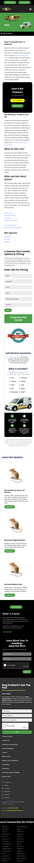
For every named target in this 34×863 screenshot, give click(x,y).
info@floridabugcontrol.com (14, 810)
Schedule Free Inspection (10, 744)
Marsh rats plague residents (14, 540)
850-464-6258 (13, 808)
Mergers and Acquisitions (10, 760)
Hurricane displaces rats (13, 584)
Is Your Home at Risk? (10, 225)
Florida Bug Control (14, 357)
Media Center (6, 756)
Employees (5, 768)
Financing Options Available (11, 772)
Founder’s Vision (7, 736)
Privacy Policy (6, 776)
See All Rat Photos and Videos (12, 227)
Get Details (7, 632)
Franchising (5, 764)
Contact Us (5, 740)
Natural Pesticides (8, 748)
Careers (4, 752)
